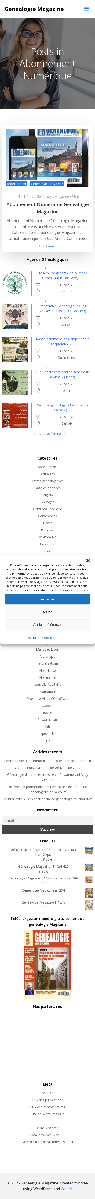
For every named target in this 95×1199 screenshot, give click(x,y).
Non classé (47, 670)
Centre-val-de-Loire (47, 509)
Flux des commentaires (47, 1107)
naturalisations (48, 663)
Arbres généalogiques (47, 481)
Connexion (48, 1093)
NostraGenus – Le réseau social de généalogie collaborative (47, 799)
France (47, 551)
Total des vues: (41, 1135)
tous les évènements (49, 433)
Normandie (47, 677)
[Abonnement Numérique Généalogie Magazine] (47, 157)
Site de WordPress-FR (47, 1114)
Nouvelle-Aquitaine (47, 684)
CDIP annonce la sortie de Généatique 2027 (47, 767)
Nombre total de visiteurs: (41, 1142)
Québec (47, 705)
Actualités (47, 474)
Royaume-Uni (47, 719)
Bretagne (47, 502)
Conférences (47, 516)
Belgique (47, 495)
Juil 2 (24, 196)
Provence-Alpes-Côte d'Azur (47, 698)
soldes (47, 726)
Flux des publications (47, 1100)
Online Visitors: (46, 1128)
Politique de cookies (40, 638)
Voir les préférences (47, 625)
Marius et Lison (47, 649)
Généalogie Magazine (47, 184)
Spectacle (47, 733)
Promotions (47, 691)
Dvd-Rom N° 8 (48, 537)
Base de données (48, 488)
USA (48, 741)
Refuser (47, 612)
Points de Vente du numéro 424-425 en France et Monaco (47, 760)
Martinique (48, 656)
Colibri (66, 1188)
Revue (47, 712)
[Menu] (86, 9)
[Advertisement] (47, 1044)
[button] (88, 560)
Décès (47, 523)
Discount (47, 530)
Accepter (47, 599)
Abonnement (16, 184)
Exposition (47, 544)
